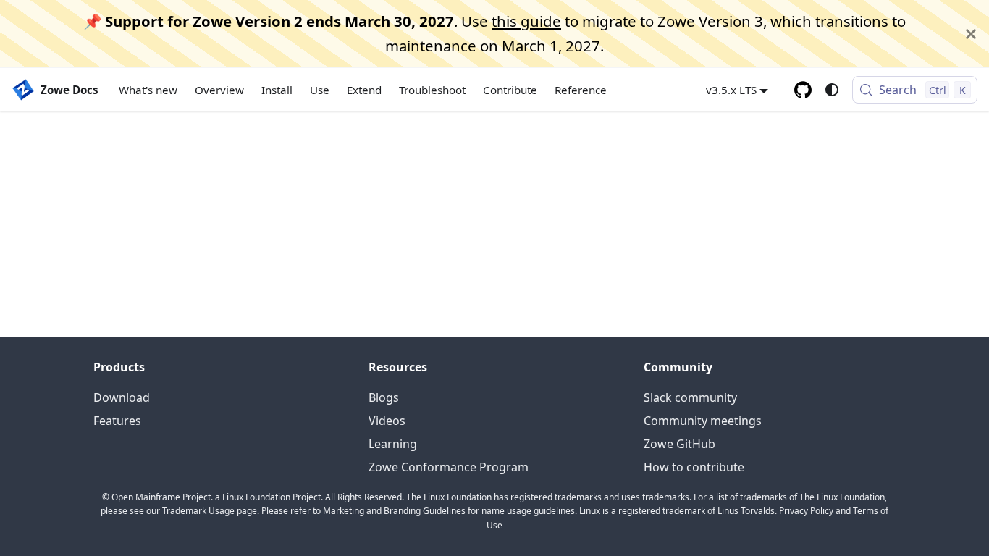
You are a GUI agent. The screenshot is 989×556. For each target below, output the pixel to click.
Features (117, 421)
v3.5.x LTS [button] (731, 90)
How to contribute (694, 467)
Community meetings (703, 421)
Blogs (384, 397)
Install (277, 90)
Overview (219, 90)
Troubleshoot (432, 90)
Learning (393, 444)
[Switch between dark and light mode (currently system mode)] (831, 89)
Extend (364, 90)
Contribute (510, 90)
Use (319, 90)
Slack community (690, 397)
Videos (387, 421)
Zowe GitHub (679, 444)
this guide (526, 21)
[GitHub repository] (803, 89)
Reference (581, 90)
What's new (148, 90)
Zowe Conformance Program (449, 467)
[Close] (971, 34)
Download (121, 397)
